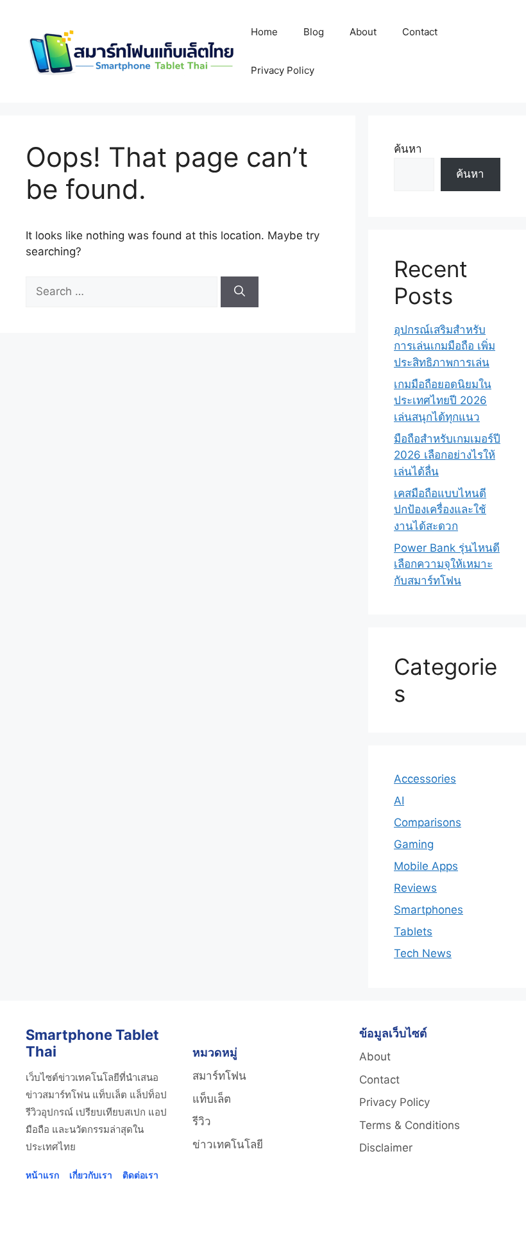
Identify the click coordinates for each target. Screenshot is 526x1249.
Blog (313, 32)
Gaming (414, 844)
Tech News (423, 953)
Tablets (413, 931)
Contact (419, 32)
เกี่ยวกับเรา (90, 1174)
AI (399, 800)
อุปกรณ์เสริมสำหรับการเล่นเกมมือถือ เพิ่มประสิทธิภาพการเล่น (444, 346)
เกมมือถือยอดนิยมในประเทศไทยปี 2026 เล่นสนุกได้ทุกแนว (442, 400)
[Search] (240, 291)
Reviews (415, 887)
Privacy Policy (282, 70)
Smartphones (428, 909)
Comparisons (427, 822)
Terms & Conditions (409, 1125)
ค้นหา (408, 148)
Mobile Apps (426, 866)
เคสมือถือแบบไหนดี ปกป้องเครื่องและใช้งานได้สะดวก (440, 509)
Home (264, 32)
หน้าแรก (42, 1174)
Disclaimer (385, 1147)
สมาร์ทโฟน (219, 1075)
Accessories (425, 778)
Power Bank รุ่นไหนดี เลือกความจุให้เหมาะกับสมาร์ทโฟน (447, 564)
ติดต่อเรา (140, 1174)
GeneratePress (426, 1229)
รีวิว (201, 1121)
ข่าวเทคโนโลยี (227, 1144)
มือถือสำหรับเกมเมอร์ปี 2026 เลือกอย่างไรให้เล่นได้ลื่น (447, 455)
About (363, 32)
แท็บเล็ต (211, 1098)
